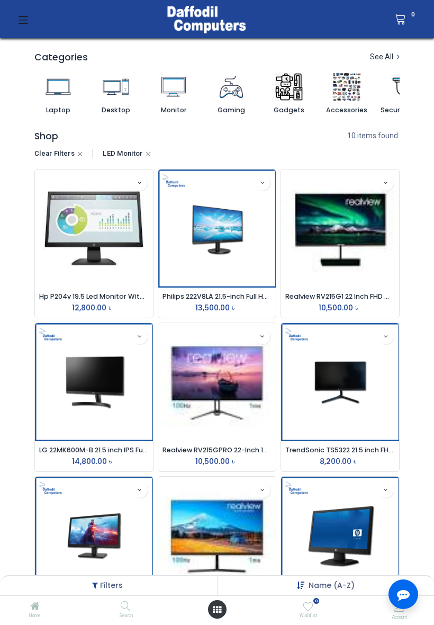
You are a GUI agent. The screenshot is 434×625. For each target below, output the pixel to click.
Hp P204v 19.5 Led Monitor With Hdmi (94, 296)
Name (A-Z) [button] (332, 585)
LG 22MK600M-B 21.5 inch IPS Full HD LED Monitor (94, 449)
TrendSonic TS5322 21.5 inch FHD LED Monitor (340, 449)
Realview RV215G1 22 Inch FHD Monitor (340, 296)
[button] (140, 183)
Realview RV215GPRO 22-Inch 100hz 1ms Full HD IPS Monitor (217, 449)
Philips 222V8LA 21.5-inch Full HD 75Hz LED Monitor (217, 296)
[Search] (126, 607)
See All (382, 56)
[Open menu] (217, 609)
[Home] (35, 607)
